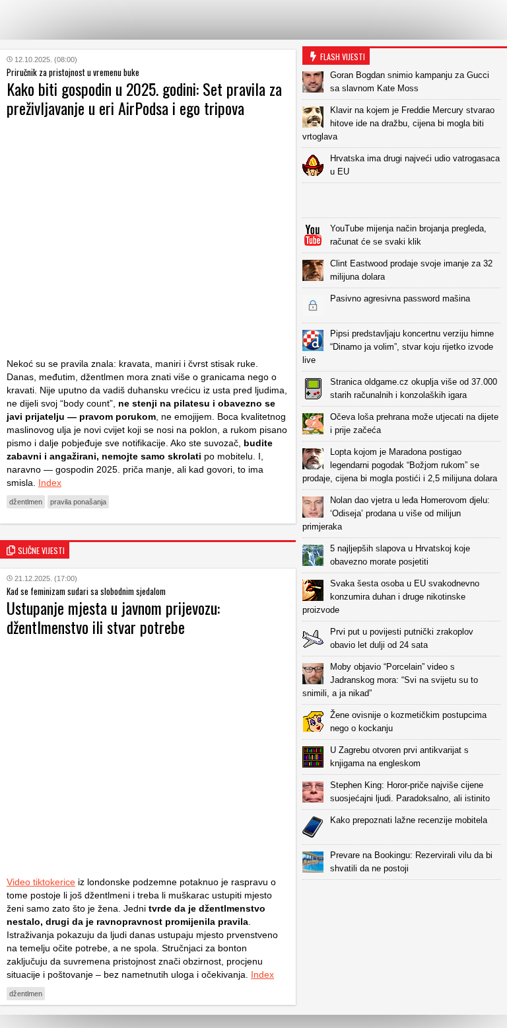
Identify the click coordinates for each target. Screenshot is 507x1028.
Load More (404, 901)
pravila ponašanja (78, 502)
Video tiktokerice (41, 882)
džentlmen (25, 502)
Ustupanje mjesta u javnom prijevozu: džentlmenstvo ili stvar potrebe (113, 617)
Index (49, 482)
